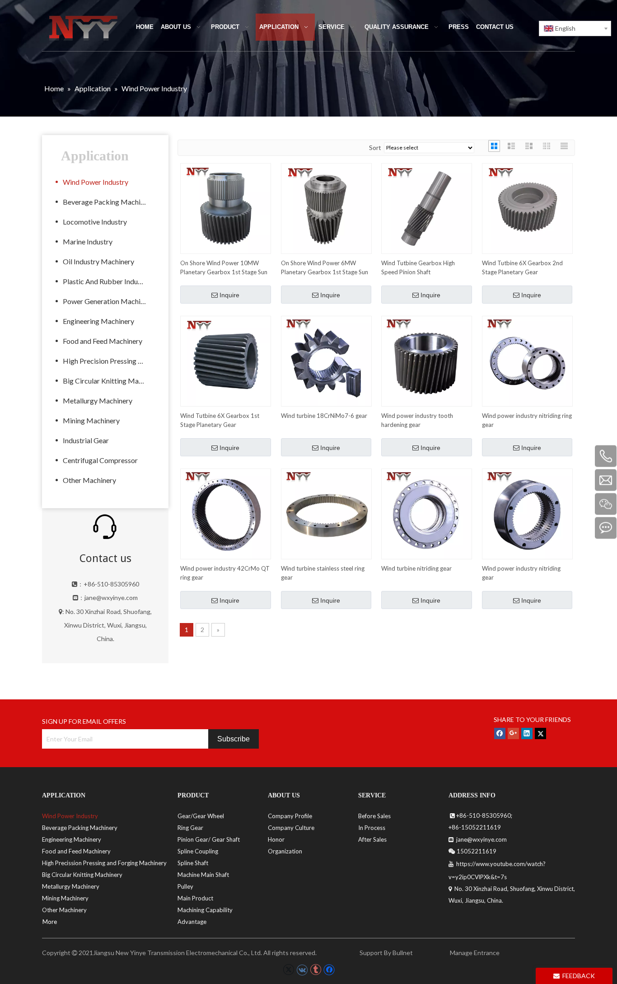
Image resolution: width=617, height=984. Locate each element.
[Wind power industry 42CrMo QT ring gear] (226, 513)
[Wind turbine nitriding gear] (427, 513)
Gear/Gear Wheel (201, 816)
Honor (276, 839)
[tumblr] (315, 969)
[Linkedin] (527, 733)
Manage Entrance (474, 952)
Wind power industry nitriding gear (521, 573)
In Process (371, 827)
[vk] (302, 969)
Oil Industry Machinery (98, 261)
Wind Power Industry (95, 182)
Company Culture (291, 827)
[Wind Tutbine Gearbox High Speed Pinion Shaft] (427, 207)
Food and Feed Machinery (102, 341)
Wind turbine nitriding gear (416, 568)
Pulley (185, 886)
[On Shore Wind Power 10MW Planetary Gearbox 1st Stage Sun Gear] (226, 207)
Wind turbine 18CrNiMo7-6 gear (324, 415)
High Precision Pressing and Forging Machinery (109, 360)
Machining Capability (205, 910)
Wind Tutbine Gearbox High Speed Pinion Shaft (418, 267)
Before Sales (374, 816)
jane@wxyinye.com (111, 597)
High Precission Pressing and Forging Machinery (104, 863)
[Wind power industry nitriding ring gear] (527, 360)
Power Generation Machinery (108, 301)
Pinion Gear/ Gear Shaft (209, 839)
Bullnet (403, 952)
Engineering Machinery (98, 321)
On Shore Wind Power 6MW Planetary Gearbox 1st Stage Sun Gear (324, 267)
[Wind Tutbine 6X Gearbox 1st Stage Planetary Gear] (226, 360)
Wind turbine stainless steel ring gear (323, 573)
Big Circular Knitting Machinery (109, 380)
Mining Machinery (91, 420)
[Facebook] (499, 733)
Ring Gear (190, 827)
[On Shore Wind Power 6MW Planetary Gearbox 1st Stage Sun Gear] (326, 207)
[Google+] (513, 733)
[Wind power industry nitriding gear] (527, 513)
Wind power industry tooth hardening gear (417, 420)
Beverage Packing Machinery (108, 201)
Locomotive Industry (95, 221)
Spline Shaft (193, 863)
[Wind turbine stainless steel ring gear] (326, 513)
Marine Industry (87, 241)
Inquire (229, 295)
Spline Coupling (198, 851)
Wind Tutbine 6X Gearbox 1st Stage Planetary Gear (219, 420)
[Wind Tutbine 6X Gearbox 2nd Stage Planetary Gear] (527, 207)
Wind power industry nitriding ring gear (527, 420)
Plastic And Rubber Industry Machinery (109, 281)
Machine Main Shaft (203, 874)
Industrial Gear (86, 440)
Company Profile (290, 816)
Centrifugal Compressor (100, 460)
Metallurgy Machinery (97, 400)
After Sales (372, 839)
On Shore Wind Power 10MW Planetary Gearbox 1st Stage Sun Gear (223, 267)
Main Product (195, 898)
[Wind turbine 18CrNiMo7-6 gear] (326, 360)
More (49, 921)
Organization (285, 851)
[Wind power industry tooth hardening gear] (427, 360)
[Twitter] (540, 733)
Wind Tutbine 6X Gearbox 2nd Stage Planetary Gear (522, 267)
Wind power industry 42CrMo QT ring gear (225, 573)
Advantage (192, 921)
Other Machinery (89, 480)
